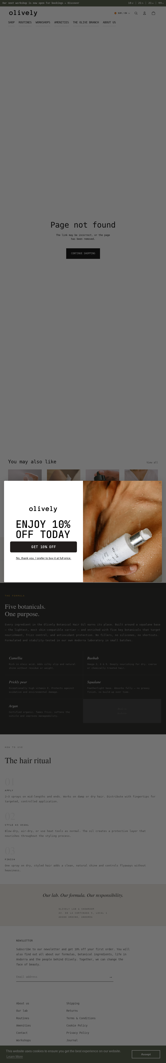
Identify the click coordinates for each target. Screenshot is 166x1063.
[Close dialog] (160, 483)
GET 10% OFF (43, 546)
